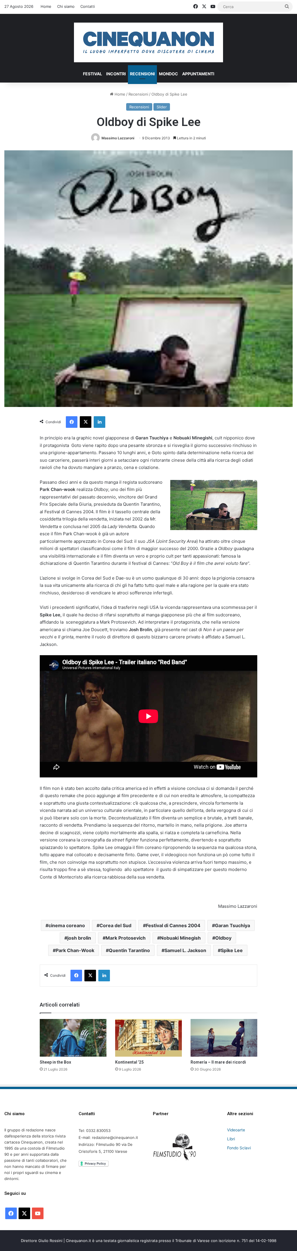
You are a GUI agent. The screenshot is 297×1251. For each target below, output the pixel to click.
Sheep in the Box (55, 1062)
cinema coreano (66, 925)
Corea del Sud (115, 925)
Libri (231, 1139)
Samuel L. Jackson (185, 950)
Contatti (87, 6)
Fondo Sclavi (239, 1148)
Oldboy (223, 938)
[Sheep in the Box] (73, 1038)
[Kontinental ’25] (148, 1038)
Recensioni (142, 73)
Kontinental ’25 (129, 1062)
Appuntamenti (198, 73)
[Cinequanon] (148, 42)
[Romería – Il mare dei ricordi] (224, 1038)
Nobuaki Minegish (180, 938)
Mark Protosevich (126, 938)
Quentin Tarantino (129, 950)
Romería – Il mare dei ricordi (218, 1062)
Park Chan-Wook (75, 950)
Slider (162, 107)
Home (46, 6)
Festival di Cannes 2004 (173, 925)
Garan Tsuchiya (232, 925)
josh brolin (79, 938)
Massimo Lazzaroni (118, 138)
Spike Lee (232, 950)
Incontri (116, 73)
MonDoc (168, 73)
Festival (92, 73)
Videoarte (236, 1130)
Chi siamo (66, 6)
